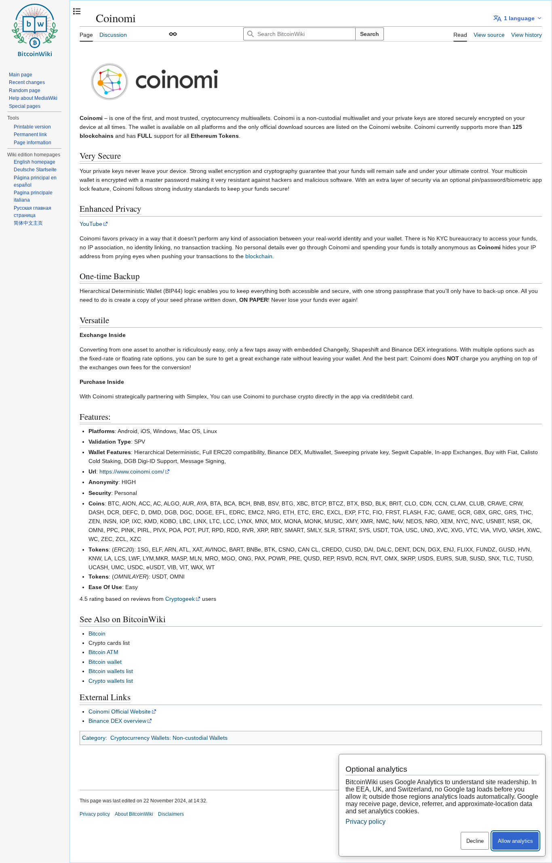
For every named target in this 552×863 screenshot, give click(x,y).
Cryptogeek (180, 599)
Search (369, 34)
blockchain (258, 256)
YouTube (91, 224)
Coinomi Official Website (119, 711)
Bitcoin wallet (105, 662)
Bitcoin (96, 633)
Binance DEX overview (117, 721)
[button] (173, 33)
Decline (475, 841)
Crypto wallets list (110, 681)
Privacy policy (95, 814)
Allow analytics (515, 841)
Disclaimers (171, 814)
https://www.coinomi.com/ (131, 471)
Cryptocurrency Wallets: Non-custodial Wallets (169, 738)
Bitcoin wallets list (110, 671)
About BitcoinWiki (134, 814)
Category (93, 738)
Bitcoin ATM (103, 652)
